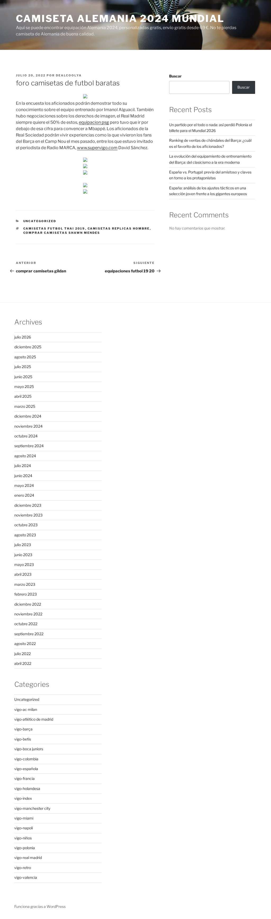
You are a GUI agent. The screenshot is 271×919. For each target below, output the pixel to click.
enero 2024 (24, 495)
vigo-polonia (24, 847)
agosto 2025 (25, 357)
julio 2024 (22, 465)
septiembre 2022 (28, 634)
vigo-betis (22, 739)
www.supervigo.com (97, 147)
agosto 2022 (25, 643)
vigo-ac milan (25, 709)
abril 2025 (22, 396)
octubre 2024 (26, 436)
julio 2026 (22, 337)
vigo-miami (23, 818)
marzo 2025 (24, 406)
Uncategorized (39, 221)
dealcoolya (69, 75)
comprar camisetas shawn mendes (61, 233)
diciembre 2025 (27, 347)
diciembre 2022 (27, 604)
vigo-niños (23, 838)
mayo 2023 (24, 564)
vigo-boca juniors (28, 749)
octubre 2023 (26, 525)
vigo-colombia (26, 759)
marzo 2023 (24, 584)
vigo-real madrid (28, 857)
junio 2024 (23, 475)
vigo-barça (23, 729)
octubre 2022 (25, 623)
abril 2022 (22, 663)
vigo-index (23, 798)
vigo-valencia (25, 877)
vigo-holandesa (27, 788)
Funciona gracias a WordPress (40, 906)
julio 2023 (22, 544)
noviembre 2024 (28, 426)
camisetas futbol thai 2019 (54, 228)
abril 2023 (22, 574)
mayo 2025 (24, 386)
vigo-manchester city (32, 808)
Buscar (175, 76)
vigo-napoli (23, 828)
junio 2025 (23, 376)
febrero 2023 (25, 594)
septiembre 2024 (29, 446)
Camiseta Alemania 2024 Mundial (120, 18)
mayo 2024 (24, 485)
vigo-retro (22, 867)
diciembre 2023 (27, 505)
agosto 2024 (25, 456)
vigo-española (26, 768)
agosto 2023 (25, 535)
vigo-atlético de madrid (33, 719)
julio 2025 (22, 366)
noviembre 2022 (28, 614)
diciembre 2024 (27, 416)
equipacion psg (94, 122)
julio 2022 (22, 653)
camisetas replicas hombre (119, 228)
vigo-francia (24, 778)
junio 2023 (23, 554)
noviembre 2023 (28, 515)
